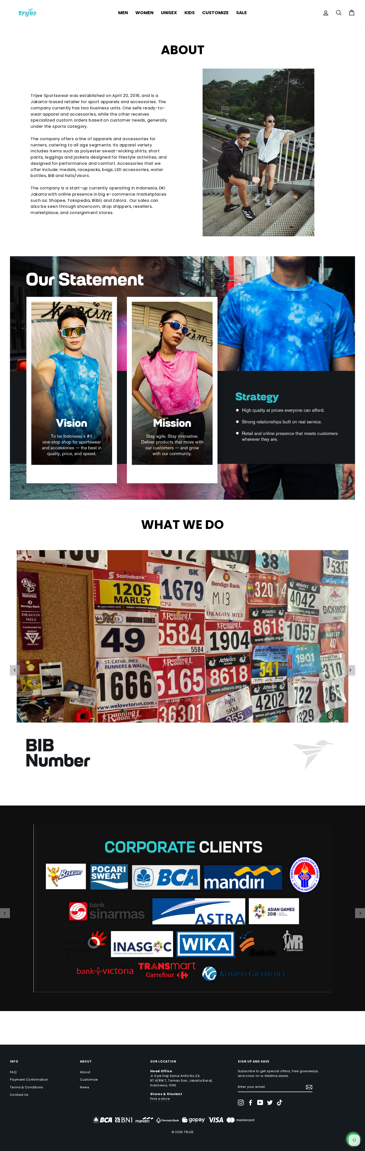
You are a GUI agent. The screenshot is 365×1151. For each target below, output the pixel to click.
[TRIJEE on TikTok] (280, 1103)
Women (144, 12)
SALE (241, 12)
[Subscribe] (309, 1087)
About (85, 1072)
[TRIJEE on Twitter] (270, 1103)
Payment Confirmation (29, 1079)
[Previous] (15, 670)
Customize (215, 12)
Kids (189, 12)
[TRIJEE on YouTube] (260, 1103)
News (84, 1087)
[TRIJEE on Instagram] (241, 1103)
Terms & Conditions (26, 1087)
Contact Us (19, 1095)
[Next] (350, 670)
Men (123, 12)
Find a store (160, 1099)
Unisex (169, 12)
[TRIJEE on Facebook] (251, 1103)
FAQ (13, 1072)
